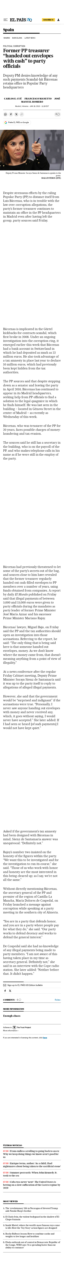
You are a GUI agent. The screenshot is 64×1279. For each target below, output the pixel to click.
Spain (8, 30)
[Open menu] (5, 19)
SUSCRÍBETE (48, 20)
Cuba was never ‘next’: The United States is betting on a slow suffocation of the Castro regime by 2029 (31, 1185)
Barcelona (17, 38)
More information (10, 1030)
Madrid (7, 38)
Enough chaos (12, 1016)
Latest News (30, 38)
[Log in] (58, 19)
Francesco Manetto (38, 98)
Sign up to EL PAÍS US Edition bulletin (25, 985)
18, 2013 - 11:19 (39, 106)
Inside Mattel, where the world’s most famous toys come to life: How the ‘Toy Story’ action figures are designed (32, 1226)
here (45, 1037)
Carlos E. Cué (13, 98)
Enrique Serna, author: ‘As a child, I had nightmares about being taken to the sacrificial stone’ (32, 1165)
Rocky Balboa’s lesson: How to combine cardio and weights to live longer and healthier (29, 1235)
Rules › (58, 1000)
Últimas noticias (12, 1145)
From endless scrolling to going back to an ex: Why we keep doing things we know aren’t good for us (31, 1154)
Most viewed (10, 1201)
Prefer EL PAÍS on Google (18, 122)
